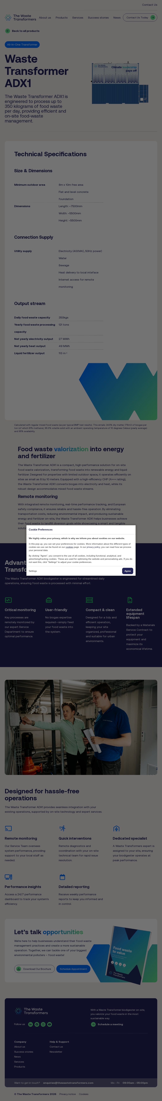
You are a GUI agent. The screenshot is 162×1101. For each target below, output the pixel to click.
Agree (128, 571)
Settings (33, 571)
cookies (69, 547)
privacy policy (93, 547)
